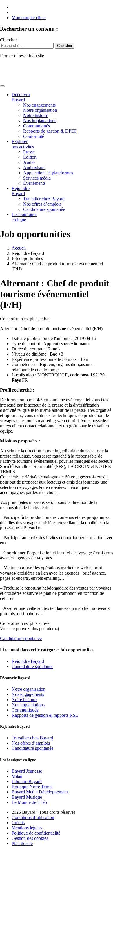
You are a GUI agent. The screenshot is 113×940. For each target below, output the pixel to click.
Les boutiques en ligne (24, 217)
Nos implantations (39, 120)
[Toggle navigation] (2, 86)
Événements (34, 183)
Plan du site (22, 843)
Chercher (8, 39)
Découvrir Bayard (21, 97)
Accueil (19, 248)
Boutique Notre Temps (32, 786)
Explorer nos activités (23, 144)
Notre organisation (40, 110)
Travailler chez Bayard (44, 198)
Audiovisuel (34, 167)
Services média (37, 177)
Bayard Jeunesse (27, 771)
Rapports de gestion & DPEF (50, 131)
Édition (30, 157)
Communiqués (36, 125)
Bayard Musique (27, 797)
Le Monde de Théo (29, 802)
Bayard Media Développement (40, 791)
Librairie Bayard (27, 781)
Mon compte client (29, 17)
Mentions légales (27, 827)
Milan (17, 776)
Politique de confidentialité (36, 833)
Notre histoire (35, 115)
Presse (29, 151)
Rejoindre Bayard (21, 191)
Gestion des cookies (30, 838)
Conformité (33, 136)
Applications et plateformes (48, 172)
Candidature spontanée (44, 209)
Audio (29, 162)
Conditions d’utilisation (33, 817)
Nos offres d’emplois (42, 204)
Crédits (18, 822)
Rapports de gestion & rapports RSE (45, 715)
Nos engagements (39, 105)
